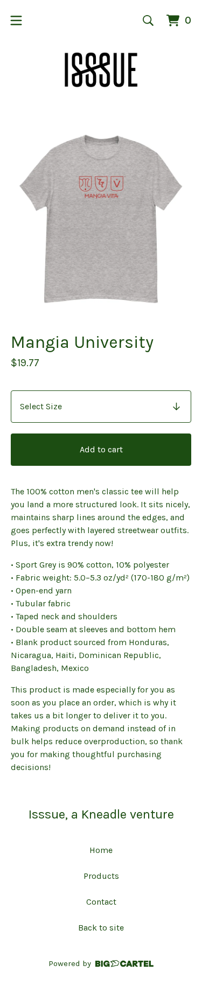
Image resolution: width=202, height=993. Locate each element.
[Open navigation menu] (16, 20)
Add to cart (101, 449)
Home (101, 850)
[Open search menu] (148, 20)
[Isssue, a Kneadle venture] (101, 70)
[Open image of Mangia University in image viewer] (101, 219)
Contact (101, 902)
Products (101, 876)
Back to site (101, 927)
